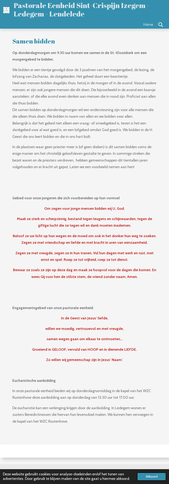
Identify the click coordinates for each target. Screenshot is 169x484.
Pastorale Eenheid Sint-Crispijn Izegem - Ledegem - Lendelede (81, 9)
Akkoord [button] (151, 476)
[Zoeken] (161, 25)
